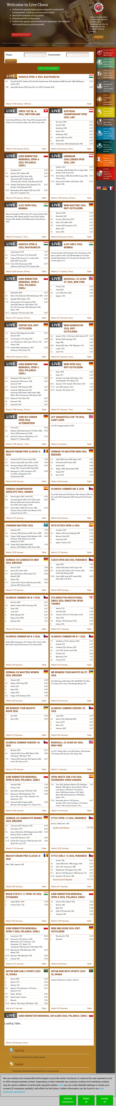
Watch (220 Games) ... (61, 848)
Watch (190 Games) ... (61, 921)
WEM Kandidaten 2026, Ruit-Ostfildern (73, 328)
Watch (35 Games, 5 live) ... (63, 149)
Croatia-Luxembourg (61, 828)
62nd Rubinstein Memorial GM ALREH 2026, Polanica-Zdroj (53, 1015)
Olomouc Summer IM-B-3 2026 (23, 597)
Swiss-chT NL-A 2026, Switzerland (29, 113)
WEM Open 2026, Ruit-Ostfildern (73, 366)
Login (98, 37)
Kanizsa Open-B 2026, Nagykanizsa (29, 246)
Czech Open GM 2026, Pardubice (69, 559)
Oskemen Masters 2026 (19, 525)
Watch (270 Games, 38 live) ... (19, 198)
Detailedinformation (68, 1100)
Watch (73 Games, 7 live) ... (18, 237)
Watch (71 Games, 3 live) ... (63, 271)
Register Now (21, 35)
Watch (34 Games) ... (15, 629)
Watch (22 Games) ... (60, 701)
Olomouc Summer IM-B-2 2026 (23, 636)
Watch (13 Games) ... (15, 735)
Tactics (19, 1050)
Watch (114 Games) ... (16, 848)
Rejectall (86, 1100)
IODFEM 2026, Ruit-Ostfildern (29, 327)
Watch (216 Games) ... (16, 518)
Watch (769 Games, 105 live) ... (19, 104)
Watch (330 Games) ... (16, 552)
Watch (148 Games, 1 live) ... (18, 444)
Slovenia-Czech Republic (62, 880)
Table (89, 104)
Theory (19, 1064)
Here (61, 1085)
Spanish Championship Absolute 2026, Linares (19, 490)
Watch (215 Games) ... (16, 964)
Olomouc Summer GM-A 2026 (67, 488)
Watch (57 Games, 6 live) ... (63, 318)
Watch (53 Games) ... (60, 1008)
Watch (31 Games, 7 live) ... (63, 409)
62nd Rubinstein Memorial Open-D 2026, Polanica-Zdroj (68, 895)
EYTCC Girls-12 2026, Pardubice (69, 855)
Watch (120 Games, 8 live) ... (18, 149)
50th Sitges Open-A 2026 (65, 525)
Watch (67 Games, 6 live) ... (63, 357)
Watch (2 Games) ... (60, 444)
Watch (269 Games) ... (16, 481)
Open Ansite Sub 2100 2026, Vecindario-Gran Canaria (66, 778)
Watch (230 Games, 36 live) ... (19, 271)
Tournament (54, 54)
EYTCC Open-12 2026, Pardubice (68, 818)
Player (9, 54)
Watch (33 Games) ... (15, 665)
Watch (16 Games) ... (60, 810)
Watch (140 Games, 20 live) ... (64, 198)
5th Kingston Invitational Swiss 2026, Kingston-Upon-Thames (67, 600)
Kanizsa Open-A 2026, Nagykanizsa (39, 76)
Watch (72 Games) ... (60, 552)
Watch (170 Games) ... (16, 590)
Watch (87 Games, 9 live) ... (18, 357)
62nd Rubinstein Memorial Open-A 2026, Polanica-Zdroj (29, 161)
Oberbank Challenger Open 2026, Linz (74, 159)
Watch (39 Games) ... (15, 886)
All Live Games (48, 69)
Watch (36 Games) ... (60, 518)
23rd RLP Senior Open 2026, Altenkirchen (28, 420)
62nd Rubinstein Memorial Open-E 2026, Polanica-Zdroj (29, 283)
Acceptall (104, 1100)
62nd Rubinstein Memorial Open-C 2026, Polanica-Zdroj (29, 369)
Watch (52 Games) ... (15, 921)
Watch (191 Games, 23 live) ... (19, 318)
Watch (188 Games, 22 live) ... (19, 409)
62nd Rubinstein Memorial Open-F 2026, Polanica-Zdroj (23, 930)
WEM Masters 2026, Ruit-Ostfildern (75, 207)
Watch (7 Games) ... (60, 769)
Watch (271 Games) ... (61, 629)
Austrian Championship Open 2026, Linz (75, 114)
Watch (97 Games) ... (60, 886)
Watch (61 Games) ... (15, 1008)
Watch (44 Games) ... (60, 481)
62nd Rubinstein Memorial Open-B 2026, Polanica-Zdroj (23, 778)
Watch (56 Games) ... (60, 735)
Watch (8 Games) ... (60, 964)
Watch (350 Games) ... (61, 590)
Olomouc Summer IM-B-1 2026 (68, 636)
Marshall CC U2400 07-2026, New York (75, 280)
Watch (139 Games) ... (16, 769)
